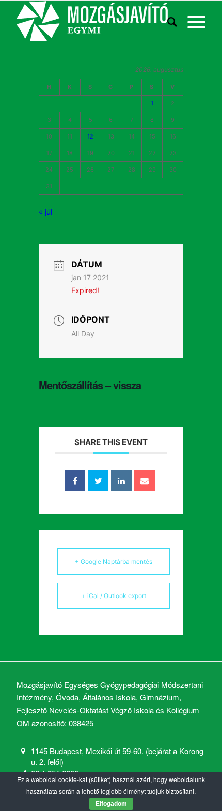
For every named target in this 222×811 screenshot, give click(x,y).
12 (90, 136)
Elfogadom (111, 803)
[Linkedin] (121, 480)
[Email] (144, 480)
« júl (45, 211)
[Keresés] (167, 21)
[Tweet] (98, 480)
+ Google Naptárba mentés (113, 561)
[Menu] (191, 21)
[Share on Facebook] (75, 480)
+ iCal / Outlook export (114, 596)
